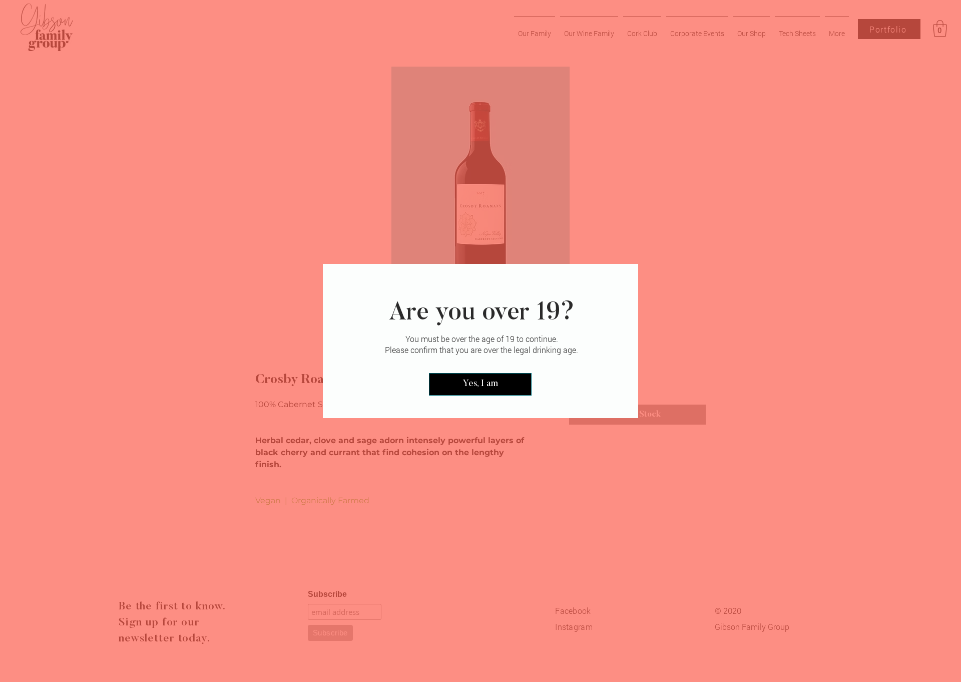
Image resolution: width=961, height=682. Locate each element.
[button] (480, 384)
